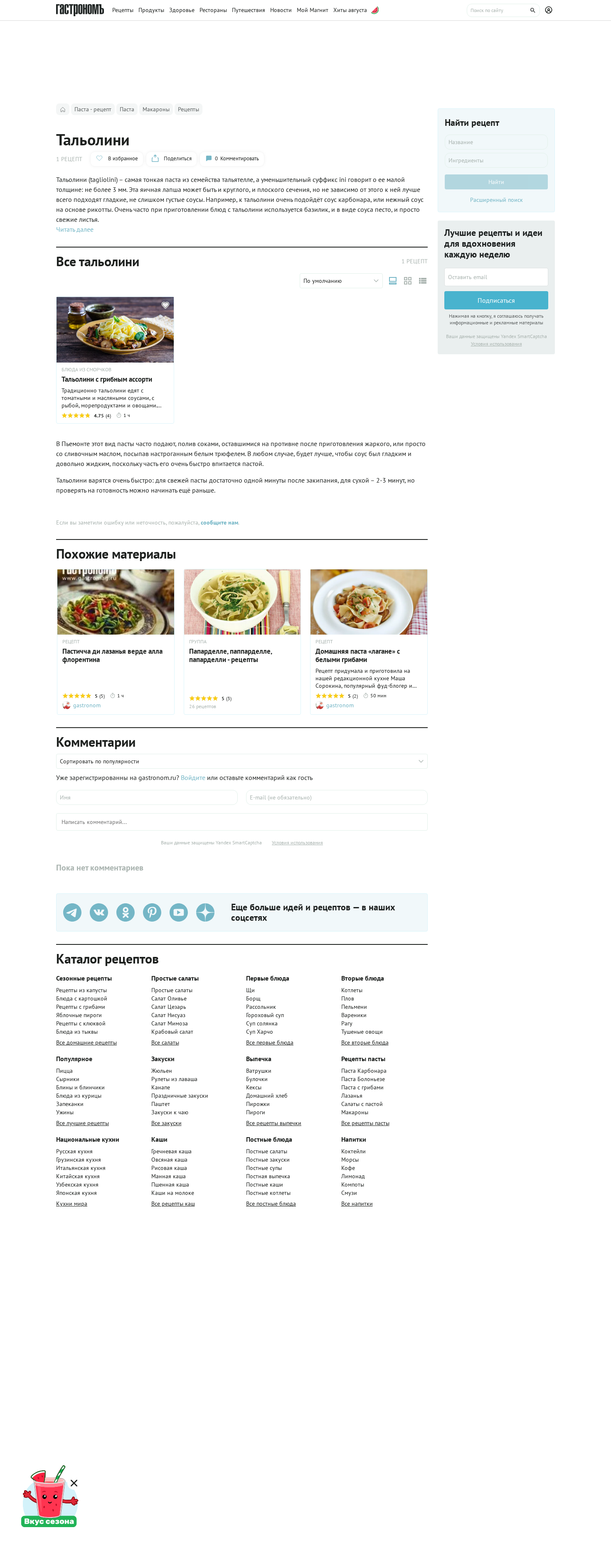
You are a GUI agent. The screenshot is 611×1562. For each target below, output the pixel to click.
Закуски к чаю (169, 1112)
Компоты (352, 1184)
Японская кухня (76, 1193)
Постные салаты (266, 1151)
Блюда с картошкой (81, 998)
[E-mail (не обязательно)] (337, 797)
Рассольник (261, 1006)
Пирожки (258, 1104)
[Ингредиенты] (496, 160)
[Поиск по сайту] (503, 10)
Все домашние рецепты (86, 1042)
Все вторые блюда (365, 1042)
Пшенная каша (170, 1184)
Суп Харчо (259, 1031)
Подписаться (496, 300)
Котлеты (351, 990)
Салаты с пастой (362, 1104)
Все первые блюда (269, 1042)
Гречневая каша (171, 1151)
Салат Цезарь (168, 1006)
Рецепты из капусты (81, 990)
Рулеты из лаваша (174, 1079)
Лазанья (351, 1095)
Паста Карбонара (364, 1070)
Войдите (193, 777)
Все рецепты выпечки (273, 1123)
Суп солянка (262, 1023)
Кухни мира (71, 1203)
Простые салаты (171, 990)
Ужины (65, 1112)
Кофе (348, 1168)
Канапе (160, 1087)
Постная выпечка (268, 1176)
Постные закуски (268, 1159)
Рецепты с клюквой (81, 1023)
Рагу (346, 1023)
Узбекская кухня (77, 1184)
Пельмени (354, 1006)
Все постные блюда (271, 1203)
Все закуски (166, 1123)
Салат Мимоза (169, 1023)
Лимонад (353, 1176)
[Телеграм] (72, 912)
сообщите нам (219, 522)
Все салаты (165, 1042)
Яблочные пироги (79, 1015)
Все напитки (357, 1203)
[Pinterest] (152, 912)
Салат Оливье (169, 998)
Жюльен (161, 1070)
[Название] (496, 142)
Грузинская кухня (78, 1159)
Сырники (67, 1079)
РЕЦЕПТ (71, 642)
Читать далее (75, 229)
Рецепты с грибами (80, 1006)
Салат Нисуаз (168, 1015)
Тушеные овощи (362, 1031)
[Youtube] (179, 912)
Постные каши (264, 1184)
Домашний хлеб (267, 1095)
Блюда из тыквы (77, 1031)
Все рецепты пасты (365, 1123)
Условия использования (297, 842)
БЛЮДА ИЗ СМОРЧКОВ (86, 370)
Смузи (349, 1193)
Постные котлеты (268, 1193)
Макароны (354, 1112)
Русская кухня (74, 1151)
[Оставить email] (496, 277)
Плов (347, 998)
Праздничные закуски (179, 1095)
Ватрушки (258, 1070)
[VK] (99, 912)
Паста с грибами (362, 1087)
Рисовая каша (169, 1168)
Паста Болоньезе (363, 1079)
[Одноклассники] (125, 912)
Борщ (253, 998)
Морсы (350, 1159)
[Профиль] (550, 10)
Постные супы (264, 1168)
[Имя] (147, 797)
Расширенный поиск (496, 200)
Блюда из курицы (78, 1095)
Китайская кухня (78, 1176)
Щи (250, 990)
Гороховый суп (265, 1015)
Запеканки (70, 1104)
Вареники (354, 1015)
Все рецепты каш (173, 1203)
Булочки (257, 1079)
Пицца (64, 1070)
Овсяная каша (169, 1159)
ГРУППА (198, 642)
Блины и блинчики (80, 1087)
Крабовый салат (172, 1031)
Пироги (255, 1112)
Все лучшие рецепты (82, 1123)
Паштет (160, 1104)
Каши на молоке (172, 1193)
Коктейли (353, 1151)
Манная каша (168, 1176)
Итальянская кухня (81, 1168)
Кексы (253, 1087)
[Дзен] (205, 912)
